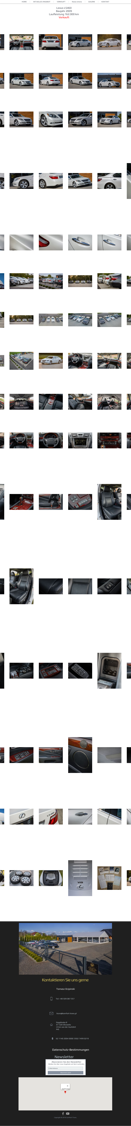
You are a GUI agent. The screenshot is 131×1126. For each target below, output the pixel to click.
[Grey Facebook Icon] (63, 1114)
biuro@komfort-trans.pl (66, 1013)
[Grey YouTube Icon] (68, 1114)
